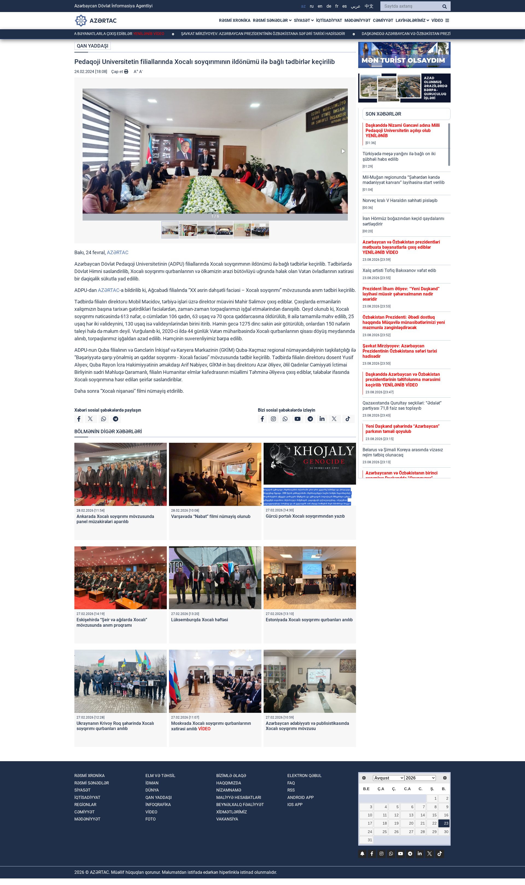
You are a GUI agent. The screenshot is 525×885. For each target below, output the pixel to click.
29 (434, 832)
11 (385, 815)
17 (370, 823)
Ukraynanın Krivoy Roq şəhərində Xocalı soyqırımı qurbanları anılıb (115, 726)
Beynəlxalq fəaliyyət (240, 804)
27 (411, 832)
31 (370, 840)
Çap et (117, 71)
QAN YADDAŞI (92, 46)
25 (385, 832)
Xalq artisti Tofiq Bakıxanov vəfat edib (399, 270)
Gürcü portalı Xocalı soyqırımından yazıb (305, 516)
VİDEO (437, 20)
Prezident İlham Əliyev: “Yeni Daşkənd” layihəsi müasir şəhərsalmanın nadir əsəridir (401, 294)
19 (396, 823)
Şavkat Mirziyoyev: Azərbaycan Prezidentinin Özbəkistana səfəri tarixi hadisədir (223, 33)
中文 (369, 6)
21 (423, 823)
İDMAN (152, 783)
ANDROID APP (300, 797)
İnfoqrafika (158, 804)
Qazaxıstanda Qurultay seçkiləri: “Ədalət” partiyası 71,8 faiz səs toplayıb (402, 405)
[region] (407, 300)
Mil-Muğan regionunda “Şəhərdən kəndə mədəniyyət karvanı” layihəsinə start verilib (404, 180)
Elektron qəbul (304, 775)
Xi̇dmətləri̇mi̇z (231, 812)
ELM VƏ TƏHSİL (160, 775)
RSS (291, 790)
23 (446, 823)
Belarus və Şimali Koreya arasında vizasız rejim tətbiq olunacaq (403, 452)
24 (370, 832)
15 (434, 815)
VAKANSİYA (227, 819)
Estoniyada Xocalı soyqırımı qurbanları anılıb (309, 619)
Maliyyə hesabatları (238, 797)
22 (434, 823)
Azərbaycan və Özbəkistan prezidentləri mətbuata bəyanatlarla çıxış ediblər (401, 247)
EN (320, 6)
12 (396, 815)
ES (344, 6)
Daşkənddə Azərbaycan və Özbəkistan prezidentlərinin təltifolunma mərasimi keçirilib (403, 379)
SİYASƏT (302, 20)
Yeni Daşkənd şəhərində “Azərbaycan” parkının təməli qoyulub (403, 429)
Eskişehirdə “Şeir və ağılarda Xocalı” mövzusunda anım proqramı (112, 622)
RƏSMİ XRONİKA (234, 20)
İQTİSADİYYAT (329, 20)
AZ (303, 6)
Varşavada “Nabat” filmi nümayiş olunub (210, 516)
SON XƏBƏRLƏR (383, 114)
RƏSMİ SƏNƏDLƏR (271, 20)
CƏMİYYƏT (383, 20)
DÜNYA (152, 790)
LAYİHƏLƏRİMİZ (411, 20)
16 (446, 815)
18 (385, 823)
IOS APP (294, 804)
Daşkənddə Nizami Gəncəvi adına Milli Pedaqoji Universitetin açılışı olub (403, 130)
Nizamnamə (228, 790)
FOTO (150, 819)
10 (370, 815)
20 (411, 823)
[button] (215, 151)
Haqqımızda (228, 783)
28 (423, 832)
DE (328, 6)
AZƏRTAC (118, 252)
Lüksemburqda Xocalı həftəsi (199, 619)
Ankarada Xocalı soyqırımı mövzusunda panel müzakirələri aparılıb (115, 519)
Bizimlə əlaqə (231, 775)
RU (312, 6)
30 (446, 832)
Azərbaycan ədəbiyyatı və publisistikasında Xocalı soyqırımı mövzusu (307, 726)
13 (411, 815)
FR (336, 6)
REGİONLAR (85, 804)
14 (423, 815)
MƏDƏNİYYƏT (358, 20)
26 (396, 832)
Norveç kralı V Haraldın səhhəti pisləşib (400, 200)
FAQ (291, 783)
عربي (356, 6)
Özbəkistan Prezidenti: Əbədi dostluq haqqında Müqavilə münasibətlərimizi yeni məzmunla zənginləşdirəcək (404, 322)
